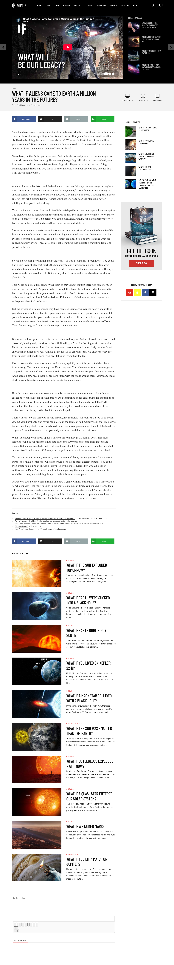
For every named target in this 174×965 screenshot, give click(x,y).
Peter (14, 105)
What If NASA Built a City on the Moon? (151, 52)
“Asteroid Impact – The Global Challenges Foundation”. (35, 521)
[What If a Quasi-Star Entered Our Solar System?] (36, 802)
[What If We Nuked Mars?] (36, 835)
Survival (77, 5)
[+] (16, 931)
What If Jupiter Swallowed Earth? (146, 168)
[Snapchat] (137, 292)
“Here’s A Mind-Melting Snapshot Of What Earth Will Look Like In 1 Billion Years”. (45, 518)
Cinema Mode (143, 100)
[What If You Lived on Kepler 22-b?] (36, 671)
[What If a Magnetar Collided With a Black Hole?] (36, 704)
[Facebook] (145, 292)
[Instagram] (152, 292)
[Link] (37, 924)
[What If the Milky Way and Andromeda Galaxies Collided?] (133, 69)
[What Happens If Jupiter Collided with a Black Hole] (133, 41)
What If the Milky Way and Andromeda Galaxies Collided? (151, 67)
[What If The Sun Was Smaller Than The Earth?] (36, 737)
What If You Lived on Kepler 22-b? (88, 665)
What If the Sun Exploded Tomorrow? (86, 567)
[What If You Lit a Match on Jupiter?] (36, 867)
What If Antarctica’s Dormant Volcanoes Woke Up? (146, 156)
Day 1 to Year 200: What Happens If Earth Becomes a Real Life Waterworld (147, 184)
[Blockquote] (31, 924)
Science (78, 724)
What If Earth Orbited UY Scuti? (86, 633)
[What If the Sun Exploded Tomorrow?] (36, 573)
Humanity (66, 5)
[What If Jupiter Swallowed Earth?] (130, 171)
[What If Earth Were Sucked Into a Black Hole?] (36, 606)
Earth (57, 5)
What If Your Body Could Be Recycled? (148, 128)
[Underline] (20, 924)
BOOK (135, 5)
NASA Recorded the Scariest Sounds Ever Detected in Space (150, 25)
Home (39, 5)
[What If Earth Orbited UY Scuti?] (36, 639)
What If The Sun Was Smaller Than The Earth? (89, 731)
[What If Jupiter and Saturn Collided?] (130, 144)
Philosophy (89, 5)
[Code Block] (34, 924)
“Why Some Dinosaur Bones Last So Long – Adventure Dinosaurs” (39, 524)
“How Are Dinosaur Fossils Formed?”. (28, 529)
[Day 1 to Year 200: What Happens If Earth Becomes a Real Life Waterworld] (130, 184)
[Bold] (15, 924)
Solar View (125, 5)
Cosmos (48, 5)
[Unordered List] (28, 924)
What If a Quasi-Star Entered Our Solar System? (89, 796)
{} (16, 928)
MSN (77, 854)
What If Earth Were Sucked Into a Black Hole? (88, 600)
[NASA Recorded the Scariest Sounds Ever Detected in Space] (133, 27)
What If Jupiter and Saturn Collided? (146, 142)
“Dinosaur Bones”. (21, 526)
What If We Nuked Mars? (85, 826)
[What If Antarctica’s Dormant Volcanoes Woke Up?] (130, 158)
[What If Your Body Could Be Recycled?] (130, 131)
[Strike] (23, 924)
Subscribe (157, 100)
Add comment (24, 105)
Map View (113, 5)
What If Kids (101, 5)
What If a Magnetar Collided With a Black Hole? (89, 698)
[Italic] (18, 924)
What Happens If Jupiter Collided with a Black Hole (151, 39)
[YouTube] (129, 292)
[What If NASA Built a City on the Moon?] (133, 55)
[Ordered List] (26, 924)
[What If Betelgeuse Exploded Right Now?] (36, 769)
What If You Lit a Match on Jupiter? (86, 862)
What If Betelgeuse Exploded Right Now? (89, 763)
